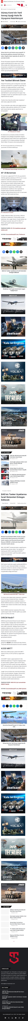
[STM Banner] (14, 76)
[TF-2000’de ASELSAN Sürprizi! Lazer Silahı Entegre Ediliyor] (5, 476)
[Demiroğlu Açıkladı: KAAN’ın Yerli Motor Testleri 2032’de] (5, 464)
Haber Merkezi (5, 21)
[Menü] (2, 5)
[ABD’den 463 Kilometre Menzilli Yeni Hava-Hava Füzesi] (5, 457)
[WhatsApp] (16, 47)
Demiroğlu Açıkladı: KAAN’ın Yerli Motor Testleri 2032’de (18, 462)
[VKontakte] (13, 47)
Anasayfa (4, 9)
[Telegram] (19, 47)
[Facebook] (2, 47)
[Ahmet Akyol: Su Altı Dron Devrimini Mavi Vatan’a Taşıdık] (5, 470)
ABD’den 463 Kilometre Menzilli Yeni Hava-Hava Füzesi (18, 456)
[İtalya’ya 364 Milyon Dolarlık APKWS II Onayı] (5, 482)
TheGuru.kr (22, 234)
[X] (6, 47)
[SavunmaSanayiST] (14, 5)
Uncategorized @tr (11, 9)
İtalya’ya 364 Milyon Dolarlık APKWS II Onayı (17, 481)
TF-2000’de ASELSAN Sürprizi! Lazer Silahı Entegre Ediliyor (17, 475)
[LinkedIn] (9, 47)
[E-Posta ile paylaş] (23, 47)
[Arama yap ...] (26, 5)
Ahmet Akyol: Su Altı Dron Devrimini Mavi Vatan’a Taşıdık (18, 469)
